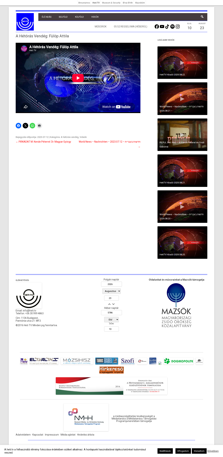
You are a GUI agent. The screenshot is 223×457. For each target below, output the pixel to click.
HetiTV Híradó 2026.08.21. (172, 182)
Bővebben (213, 451)
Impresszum (52, 434)
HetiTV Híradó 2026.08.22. (172, 74)
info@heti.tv (29, 310)
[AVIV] (23, 364)
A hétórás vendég (70, 137)
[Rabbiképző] (160, 364)
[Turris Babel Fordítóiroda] (106, 364)
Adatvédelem (23, 434)
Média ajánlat (68, 434)
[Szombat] (152, 364)
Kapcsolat (37, 434)
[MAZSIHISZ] (77, 364)
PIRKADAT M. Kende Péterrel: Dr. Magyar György (43, 141)
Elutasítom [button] (199, 451)
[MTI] (142, 364)
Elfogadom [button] (183, 451)
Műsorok (100, 26)
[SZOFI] (128, 364)
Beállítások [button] (165, 451)
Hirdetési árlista (85, 434)
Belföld (63, 17)
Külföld (79, 17)
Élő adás (46, 17)
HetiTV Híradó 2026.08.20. (172, 254)
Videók (95, 17)
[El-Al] (44, 364)
